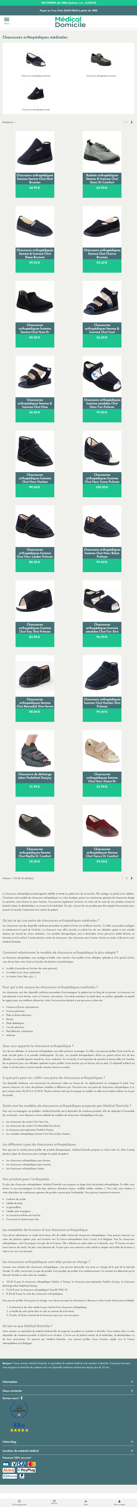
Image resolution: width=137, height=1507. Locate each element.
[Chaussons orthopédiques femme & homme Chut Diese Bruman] (35, 227)
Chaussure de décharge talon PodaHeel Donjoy (34, 776)
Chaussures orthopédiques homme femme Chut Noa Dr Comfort (35, 328)
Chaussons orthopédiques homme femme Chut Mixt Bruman (35, 178)
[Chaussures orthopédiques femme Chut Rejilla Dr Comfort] (35, 825)
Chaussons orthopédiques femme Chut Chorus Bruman (102, 253)
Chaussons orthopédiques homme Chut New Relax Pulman (102, 553)
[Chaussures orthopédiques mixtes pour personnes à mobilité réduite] (36, 93)
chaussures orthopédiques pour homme (30, 1164)
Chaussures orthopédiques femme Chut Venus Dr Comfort (102, 852)
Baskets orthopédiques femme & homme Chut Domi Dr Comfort (102, 178)
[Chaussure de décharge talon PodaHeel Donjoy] (35, 751)
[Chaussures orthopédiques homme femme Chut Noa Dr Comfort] (35, 301)
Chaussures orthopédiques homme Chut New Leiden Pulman (35, 553)
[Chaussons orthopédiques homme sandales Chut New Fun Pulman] (102, 376)
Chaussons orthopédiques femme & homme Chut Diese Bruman (35, 253)
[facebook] (19, 1431)
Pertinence (8, 122)
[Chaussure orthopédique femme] (36, 59)
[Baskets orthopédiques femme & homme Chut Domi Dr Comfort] (102, 152)
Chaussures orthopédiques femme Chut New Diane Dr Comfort (102, 777)
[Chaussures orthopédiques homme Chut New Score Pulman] (102, 451)
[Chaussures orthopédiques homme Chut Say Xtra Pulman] (35, 601)
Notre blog (9, 1442)
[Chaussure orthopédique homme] (101, 59)
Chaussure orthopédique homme (101, 75)
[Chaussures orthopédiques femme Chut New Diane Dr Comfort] (102, 751)
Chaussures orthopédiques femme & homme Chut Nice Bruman (35, 403)
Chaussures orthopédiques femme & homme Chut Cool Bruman (102, 328)
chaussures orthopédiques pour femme (30, 1160)
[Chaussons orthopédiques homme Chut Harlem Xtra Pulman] (102, 676)
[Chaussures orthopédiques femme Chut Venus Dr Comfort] (102, 825)
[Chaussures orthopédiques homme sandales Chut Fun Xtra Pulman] (102, 601)
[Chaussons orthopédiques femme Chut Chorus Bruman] (102, 227)
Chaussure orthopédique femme (35, 75)
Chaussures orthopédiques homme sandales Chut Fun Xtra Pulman (102, 628)
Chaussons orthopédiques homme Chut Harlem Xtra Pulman (102, 702)
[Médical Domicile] (68, 21)
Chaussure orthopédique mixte (36, 109)
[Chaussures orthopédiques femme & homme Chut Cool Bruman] (102, 301)
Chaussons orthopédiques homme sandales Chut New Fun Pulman (102, 403)
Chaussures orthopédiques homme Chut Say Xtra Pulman (35, 628)
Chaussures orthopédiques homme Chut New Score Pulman (102, 478)
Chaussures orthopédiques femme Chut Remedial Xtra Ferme (35, 702)
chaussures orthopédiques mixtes (27, 1168)
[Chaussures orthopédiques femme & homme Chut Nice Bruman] (35, 376)
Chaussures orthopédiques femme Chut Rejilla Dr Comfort (35, 852)
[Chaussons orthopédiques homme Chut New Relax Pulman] (102, 526)
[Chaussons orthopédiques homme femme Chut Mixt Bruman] (35, 152)
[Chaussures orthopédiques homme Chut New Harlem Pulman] (35, 451)
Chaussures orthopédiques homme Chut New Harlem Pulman (35, 478)
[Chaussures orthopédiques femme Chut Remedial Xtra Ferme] (35, 676)
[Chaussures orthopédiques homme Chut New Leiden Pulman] (35, 526)
